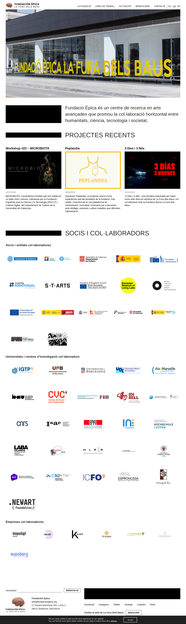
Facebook (89, 604)
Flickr (152, 604)
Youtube (128, 604)
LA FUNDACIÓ (84, 6)
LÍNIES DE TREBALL (105, 6)
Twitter (116, 604)
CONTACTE (159, 6)
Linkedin (141, 604)
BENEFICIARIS (143, 6)
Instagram (104, 604)
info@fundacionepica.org (44, 602)
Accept (130, 620)
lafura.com (133, 612)
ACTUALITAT (125, 6)
